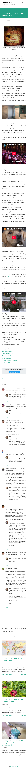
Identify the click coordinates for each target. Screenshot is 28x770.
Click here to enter (14, 372)
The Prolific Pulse (7, 351)
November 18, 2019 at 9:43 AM (19, 457)
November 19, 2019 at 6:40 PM (13, 569)
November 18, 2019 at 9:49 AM (19, 487)
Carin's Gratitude (6, 358)
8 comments (9, 715)
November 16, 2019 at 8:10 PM (18, 404)
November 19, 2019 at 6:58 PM (19, 588)
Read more (23, 674)
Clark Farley (8, 468)
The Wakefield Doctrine (8, 356)
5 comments (9, 674)
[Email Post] (2, 379)
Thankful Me (7, 2)
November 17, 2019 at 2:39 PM (18, 451)
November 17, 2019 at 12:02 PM (17, 438)
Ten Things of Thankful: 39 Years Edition (12, 659)
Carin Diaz (7, 451)
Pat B (6, 420)
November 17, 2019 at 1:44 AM (15, 420)
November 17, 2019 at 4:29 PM (18, 468)
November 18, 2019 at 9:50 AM (19, 558)
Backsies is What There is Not (10, 360)
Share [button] (23, 379)
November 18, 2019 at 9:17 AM (19, 552)
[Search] (22, 2)
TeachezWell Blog (7, 363)
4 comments (9, 759)
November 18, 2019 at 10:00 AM (17, 523)
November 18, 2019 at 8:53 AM (19, 506)
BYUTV (10, 276)
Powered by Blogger (14, 766)
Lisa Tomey (8, 388)
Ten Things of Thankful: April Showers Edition (13, 700)
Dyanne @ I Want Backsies (11, 568)
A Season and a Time (7, 353)
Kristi (10, 394)
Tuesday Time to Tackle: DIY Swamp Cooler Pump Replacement (12, 743)
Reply (6, 401)
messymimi (8, 404)
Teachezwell (8, 506)
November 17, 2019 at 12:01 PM (17, 412)
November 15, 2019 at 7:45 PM (19, 394)
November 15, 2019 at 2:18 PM (18, 388)
